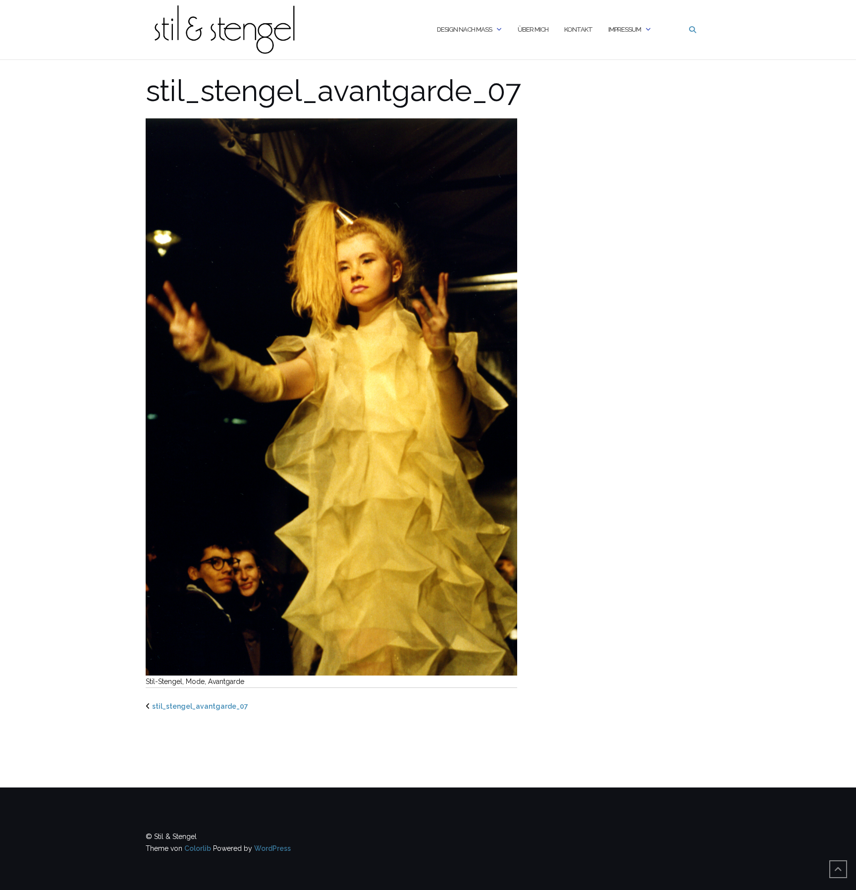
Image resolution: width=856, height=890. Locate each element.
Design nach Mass (464, 29)
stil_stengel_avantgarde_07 (200, 706)
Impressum (624, 29)
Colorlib (197, 848)
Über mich (533, 29)
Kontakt (578, 29)
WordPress (272, 848)
